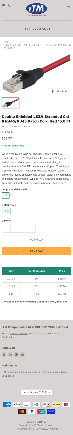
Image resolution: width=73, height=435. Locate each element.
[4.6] (6, 199)
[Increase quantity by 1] (31, 228)
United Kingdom (35, 392)
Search (30, 422)
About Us (42, 422)
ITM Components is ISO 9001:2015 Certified (36, 429)
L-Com (9, 131)
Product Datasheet (13, 145)
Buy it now (36, 251)
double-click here (19, 333)
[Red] (7, 214)
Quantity (6, 220)
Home (5, 41)
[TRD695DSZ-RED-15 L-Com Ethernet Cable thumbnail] (10, 103)
